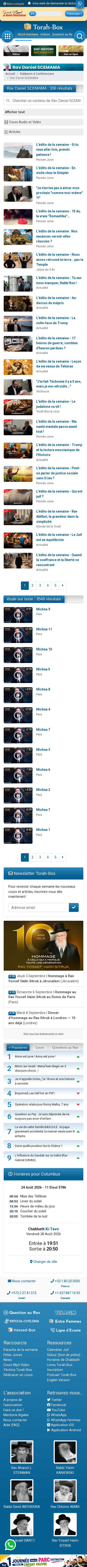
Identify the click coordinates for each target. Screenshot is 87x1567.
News (7, 1360)
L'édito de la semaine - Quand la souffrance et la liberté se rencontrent (59, 560)
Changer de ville (44, 1262)
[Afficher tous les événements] (29, 3)
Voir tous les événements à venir (43, 1034)
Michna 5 (43, 669)
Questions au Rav (65, 1047)
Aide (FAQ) (11, 1425)
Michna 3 (43, 749)
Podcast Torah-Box (61, 1375)
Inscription (55, 1370)
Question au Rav (63, 34)
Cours (39, 1047)
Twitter (56, 1400)
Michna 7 (43, 729)
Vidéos (45, 34)
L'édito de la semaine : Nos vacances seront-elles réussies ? (56, 236)
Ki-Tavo (52, 1229)
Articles (14, 132)
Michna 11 (44, 629)
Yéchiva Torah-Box (17, 1370)
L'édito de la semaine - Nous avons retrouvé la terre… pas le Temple (59, 259)
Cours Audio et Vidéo (25, 122)
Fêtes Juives (12, 1355)
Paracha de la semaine (20, 1350)
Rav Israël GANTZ (21, 1541)
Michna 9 (43, 609)
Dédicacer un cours (18, 1375)
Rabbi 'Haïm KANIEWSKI (65, 1470)
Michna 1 (43, 830)
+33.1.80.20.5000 (67, 1281)
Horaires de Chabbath (63, 1360)
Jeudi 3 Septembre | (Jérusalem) (43, 978)
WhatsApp (58, 1415)
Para (39, 614)
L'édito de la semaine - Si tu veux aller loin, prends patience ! (57, 149)
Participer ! (74, 13)
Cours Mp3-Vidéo (16, 1365)
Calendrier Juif (58, 1350)
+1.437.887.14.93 (67, 1293)
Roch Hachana (28, 34)
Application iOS (62, 1425)
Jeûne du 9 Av (45, 269)
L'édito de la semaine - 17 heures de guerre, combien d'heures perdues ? (57, 343)
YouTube (58, 1410)
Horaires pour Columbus (36, 1174)
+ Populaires (18, 1047)
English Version (58, 1380)
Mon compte (15, 4)
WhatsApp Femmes (65, 1420)
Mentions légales (16, 1415)
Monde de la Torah (48, 526)
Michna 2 (43, 790)
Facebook (58, 1405)
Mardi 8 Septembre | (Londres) (41, 1018)
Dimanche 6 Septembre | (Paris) (42, 997)
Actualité (42, 287)
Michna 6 (43, 770)
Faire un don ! (13, 1410)
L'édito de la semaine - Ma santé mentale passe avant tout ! (56, 426)
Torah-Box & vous (48, 411)
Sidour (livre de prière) (63, 1355)
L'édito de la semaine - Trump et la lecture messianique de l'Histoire (59, 450)
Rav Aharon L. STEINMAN (21, 1470)
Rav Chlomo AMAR (65, 1507)
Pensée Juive (45, 159)
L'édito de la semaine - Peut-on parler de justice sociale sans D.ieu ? (58, 473)
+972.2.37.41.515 (23, 1293)
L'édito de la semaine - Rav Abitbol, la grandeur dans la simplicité (57, 516)
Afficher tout (15, 112)
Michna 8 (43, 689)
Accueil (10, 73)
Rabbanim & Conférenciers (37, 73)
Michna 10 (44, 649)
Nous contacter (24, 1281)
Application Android (65, 1430)
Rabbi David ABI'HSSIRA (22, 1507)
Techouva (42, 391)
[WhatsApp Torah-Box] (80, 4)
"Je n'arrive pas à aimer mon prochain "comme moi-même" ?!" (59, 193)
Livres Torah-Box (59, 1365)
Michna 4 (43, 709)
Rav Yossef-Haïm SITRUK (65, 1543)
